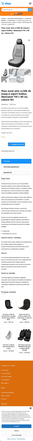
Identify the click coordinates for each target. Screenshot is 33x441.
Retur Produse (5, 396)
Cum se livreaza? (6, 377)
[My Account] (11, 14)
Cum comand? (5, 373)
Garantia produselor (7, 392)
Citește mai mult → (7, 133)
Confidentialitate (21, 439)
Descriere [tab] (7, 161)
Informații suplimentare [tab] (11, 167)
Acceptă (16, 426)
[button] (30, 408)
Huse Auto (11, 151)
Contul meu (4, 370)
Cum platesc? (5, 380)
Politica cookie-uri (11, 439)
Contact (3, 399)
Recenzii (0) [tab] (8, 173)
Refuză (16, 431)
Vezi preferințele (16, 435)
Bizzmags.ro (5, 383)
